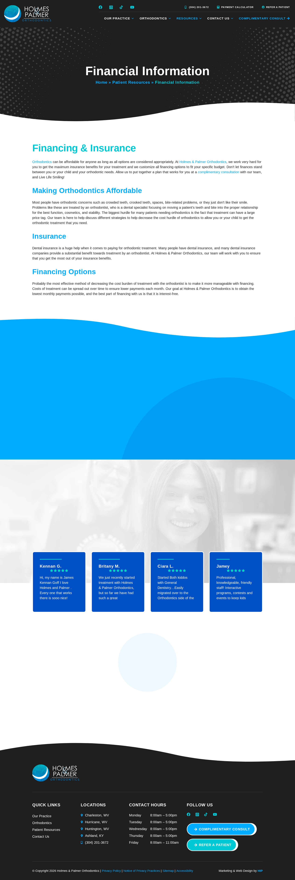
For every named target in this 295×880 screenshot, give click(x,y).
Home (101, 82)
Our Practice (117, 18)
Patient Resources (131, 82)
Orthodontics (153, 18)
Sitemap (168, 870)
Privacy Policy (111, 870)
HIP (260, 870)
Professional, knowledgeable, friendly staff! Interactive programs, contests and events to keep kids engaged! (234, 588)
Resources (187, 18)
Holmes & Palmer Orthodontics (202, 162)
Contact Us (218, 18)
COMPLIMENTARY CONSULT (262, 18)
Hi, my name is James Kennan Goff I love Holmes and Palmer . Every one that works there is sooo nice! (57, 588)
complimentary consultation (218, 172)
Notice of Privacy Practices (141, 870)
